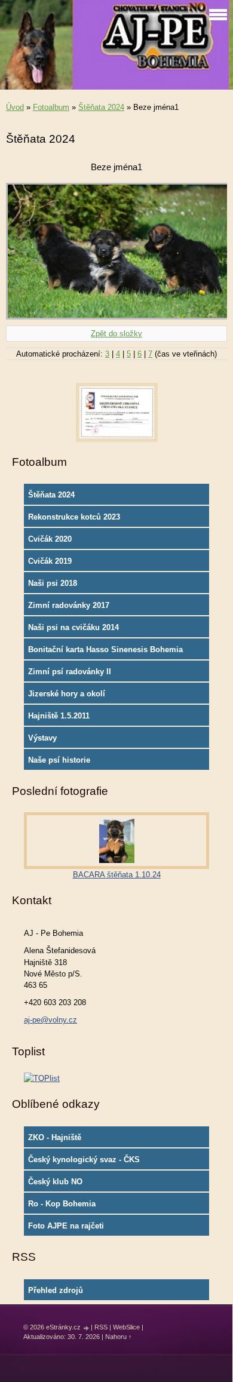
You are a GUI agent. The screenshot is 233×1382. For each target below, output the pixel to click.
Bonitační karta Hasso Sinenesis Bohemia (105, 649)
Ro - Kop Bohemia (62, 1203)
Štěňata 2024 (101, 107)
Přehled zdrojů (55, 1290)
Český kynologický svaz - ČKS (84, 1159)
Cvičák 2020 (50, 539)
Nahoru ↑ (118, 1336)
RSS (101, 1327)
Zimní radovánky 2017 (68, 605)
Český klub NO (55, 1181)
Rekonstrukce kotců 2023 (74, 516)
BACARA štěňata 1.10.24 (117, 874)
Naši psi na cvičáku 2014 (73, 627)
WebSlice (126, 1327)
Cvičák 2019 (50, 561)
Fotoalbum (51, 107)
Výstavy (42, 737)
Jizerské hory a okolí (66, 693)
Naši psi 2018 (52, 583)
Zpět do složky (116, 333)
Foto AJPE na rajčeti (66, 1225)
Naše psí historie (59, 760)
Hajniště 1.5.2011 (59, 715)
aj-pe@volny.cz (50, 1019)
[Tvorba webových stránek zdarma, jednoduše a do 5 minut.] (86, 1328)
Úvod (15, 107)
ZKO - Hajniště (54, 1137)
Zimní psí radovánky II (69, 671)
